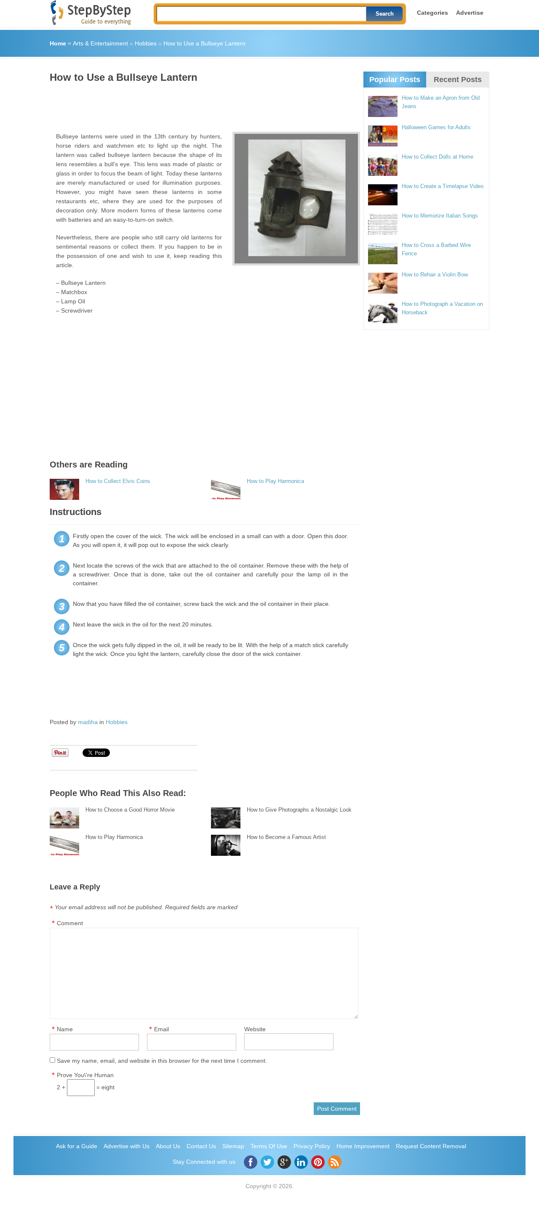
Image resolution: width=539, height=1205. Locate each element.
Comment (70, 923)
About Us (168, 1146)
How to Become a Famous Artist (286, 837)
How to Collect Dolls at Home (437, 157)
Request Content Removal (431, 1146)
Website (255, 1029)
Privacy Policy (312, 1146)
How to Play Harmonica (275, 481)
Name (65, 1029)
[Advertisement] (203, 104)
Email (161, 1029)
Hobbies (146, 43)
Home (58, 43)
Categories (432, 12)
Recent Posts (458, 79)
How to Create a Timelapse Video (442, 186)
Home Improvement (363, 1146)
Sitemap (233, 1146)
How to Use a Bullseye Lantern (204, 43)
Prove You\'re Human (85, 1075)
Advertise (469, 12)
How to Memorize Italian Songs (440, 215)
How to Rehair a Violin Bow (435, 274)
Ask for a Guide (76, 1146)
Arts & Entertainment (100, 43)
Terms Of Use (269, 1146)
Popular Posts (394, 79)
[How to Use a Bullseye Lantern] (296, 198)
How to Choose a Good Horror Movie (130, 810)
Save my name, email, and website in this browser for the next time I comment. (162, 1060)
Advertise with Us (126, 1146)
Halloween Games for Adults (436, 127)
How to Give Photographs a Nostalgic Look (299, 810)
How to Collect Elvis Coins (117, 481)
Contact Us (201, 1146)
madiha (88, 722)
